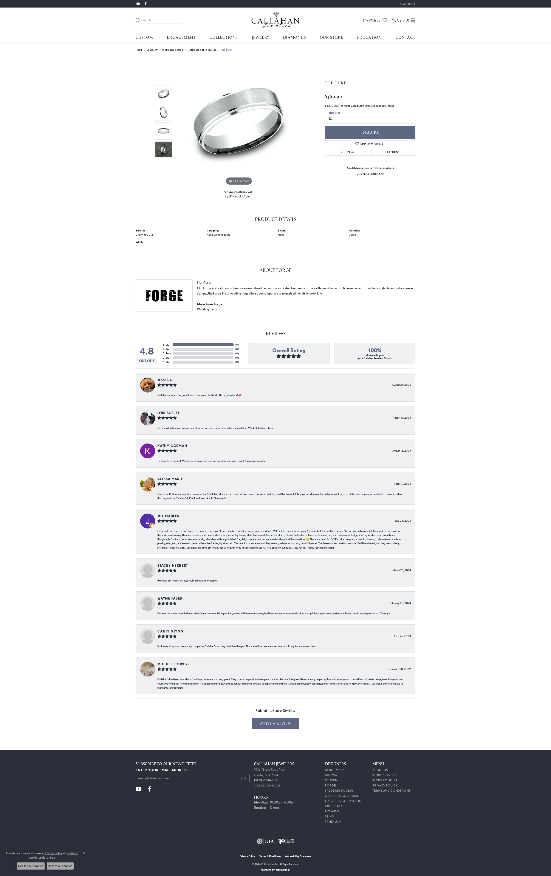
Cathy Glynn (170, 631)
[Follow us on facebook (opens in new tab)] (145, 3)
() (237, 344)
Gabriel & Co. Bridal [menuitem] (342, 795)
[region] (238, 121)
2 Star (167, 357)
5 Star (167, 344)
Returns (393, 152)
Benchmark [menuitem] (335, 770)
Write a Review (275, 723)
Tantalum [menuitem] (333, 821)
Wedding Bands (172, 50)
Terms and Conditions (391, 790)
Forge (281, 234)
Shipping (347, 152)
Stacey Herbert (172, 565)
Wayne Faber (170, 598)
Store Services (384, 775)
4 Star (167, 349)
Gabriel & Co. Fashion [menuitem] (343, 801)
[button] (407, 4)
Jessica (164, 380)
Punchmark (283, 870)
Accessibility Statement (298, 856)
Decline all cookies (30, 866)
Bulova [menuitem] (331, 775)
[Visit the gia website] (265, 841)
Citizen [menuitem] (331, 780)
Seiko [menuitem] (329, 816)
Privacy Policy (385, 785)
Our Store (331, 37)
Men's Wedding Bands (202, 50)
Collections (223, 37)
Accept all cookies (60, 866)
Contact (405, 37)
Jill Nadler (168, 516)
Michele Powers (173, 664)
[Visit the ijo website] (286, 841)
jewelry (152, 50)
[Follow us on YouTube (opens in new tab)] (138, 3)
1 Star (167, 362)
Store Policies (384, 780)
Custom (144, 37)
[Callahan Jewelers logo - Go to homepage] (275, 20)
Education (369, 37)
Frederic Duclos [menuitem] (339, 790)
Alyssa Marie (170, 479)
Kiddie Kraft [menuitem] (335, 806)
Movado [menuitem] (332, 811)
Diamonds (294, 37)
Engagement (181, 37)
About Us (380, 770)
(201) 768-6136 (237, 196)
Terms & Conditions (270, 856)
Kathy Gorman (172, 446)
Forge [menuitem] (330, 785)
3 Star (167, 353)
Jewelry (260, 37)
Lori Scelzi (168, 413)
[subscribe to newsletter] (243, 778)
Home (139, 50)
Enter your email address (162, 770)
